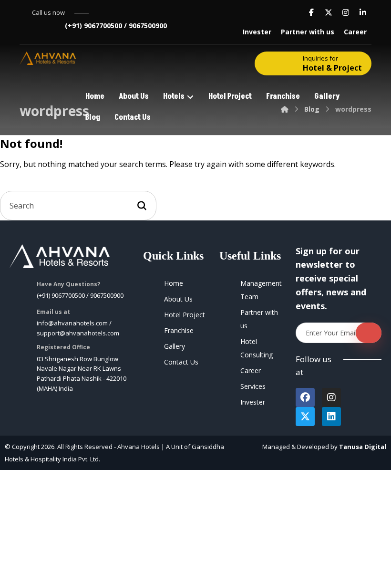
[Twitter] (305, 416)
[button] (311, 12)
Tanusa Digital (362, 446)
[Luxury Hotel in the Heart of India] (48, 58)
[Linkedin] (331, 416)
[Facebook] (305, 397)
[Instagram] (331, 397)
